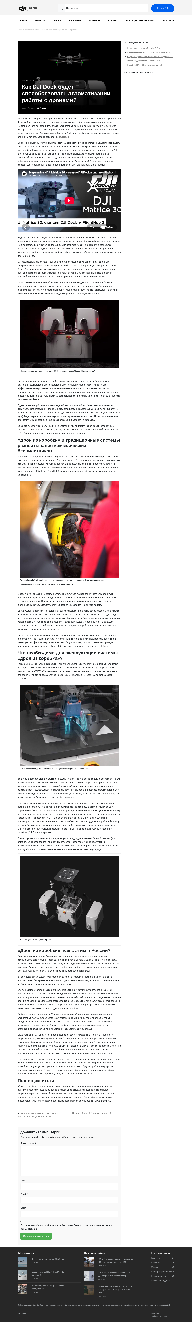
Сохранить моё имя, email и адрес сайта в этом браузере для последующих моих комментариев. (66, 1227)
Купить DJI (162, 8)
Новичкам (155, 1262)
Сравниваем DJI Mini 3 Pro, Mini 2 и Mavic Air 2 (148, 52)
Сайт (23, 1208)
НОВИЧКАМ (94, 20)
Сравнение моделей (160, 1280)
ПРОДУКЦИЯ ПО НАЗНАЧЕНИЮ (140, 20)
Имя (23, 1180)
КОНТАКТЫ (168, 20)
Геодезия (155, 1258)
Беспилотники (28, 81)
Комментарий (28, 1143)
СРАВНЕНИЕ (75, 20)
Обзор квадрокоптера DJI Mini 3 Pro (143, 61)
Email (24, 1194)
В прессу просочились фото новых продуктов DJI (150, 56)
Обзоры (154, 1267)
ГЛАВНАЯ (22, 20)
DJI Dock (64, 137)
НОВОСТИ (40, 20)
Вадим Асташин (28, 108)
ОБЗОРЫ (57, 20)
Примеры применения (161, 1271)
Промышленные (158, 1276)
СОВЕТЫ (112, 20)
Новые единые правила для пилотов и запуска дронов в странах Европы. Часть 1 (115, 1289)
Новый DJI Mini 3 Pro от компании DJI (91, 1113)
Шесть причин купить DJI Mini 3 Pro (143, 48)
